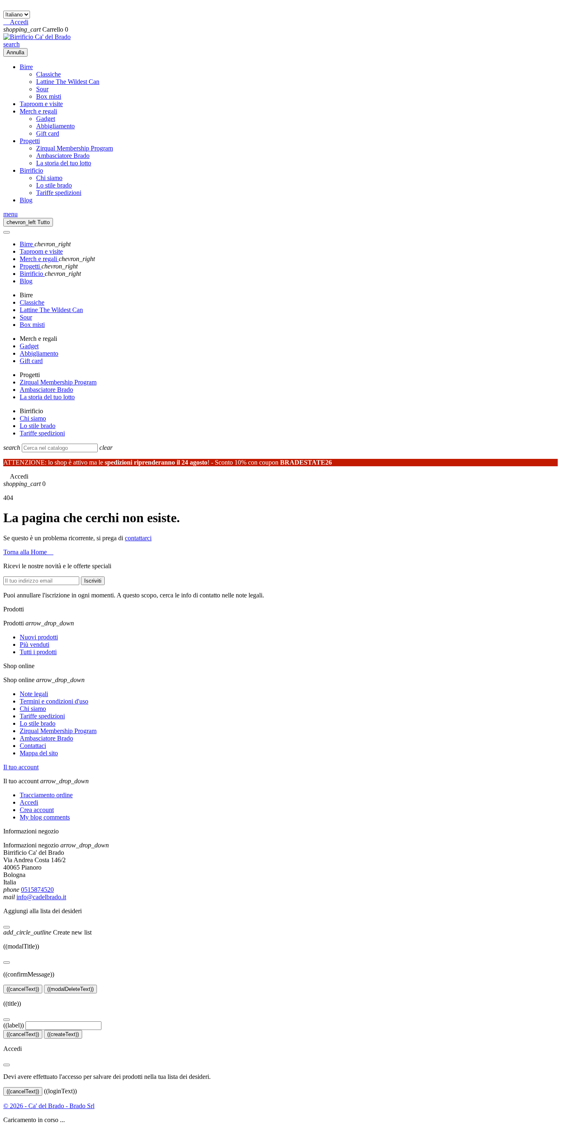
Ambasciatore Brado (63, 155)
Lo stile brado (54, 185)
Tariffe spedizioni (58, 192)
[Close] (6, 232)
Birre (26, 66)
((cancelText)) (23, 989)
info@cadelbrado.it (41, 896)
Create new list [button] (47, 932)
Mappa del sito (39, 753)
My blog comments (45, 817)
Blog (26, 200)
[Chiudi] (6, 927)
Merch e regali (38, 111)
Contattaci (33, 745)
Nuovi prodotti (39, 637)
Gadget (45, 118)
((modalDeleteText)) (70, 989)
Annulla (15, 52)
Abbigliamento (55, 126)
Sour (42, 89)
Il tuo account (21, 767)
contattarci (138, 538)
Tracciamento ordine (46, 794)
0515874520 (37, 889)
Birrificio (31, 170)
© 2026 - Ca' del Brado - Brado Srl (48, 1105)
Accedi (29, 802)
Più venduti (34, 644)
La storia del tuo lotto (63, 163)
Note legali (34, 693)
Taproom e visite (41, 103)
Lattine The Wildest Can (67, 81)
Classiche (48, 74)
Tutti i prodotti (38, 651)
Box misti (48, 96)
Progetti (30, 140)
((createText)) (63, 1034)
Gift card (47, 133)
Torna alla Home (28, 551)
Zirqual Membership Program (74, 148)
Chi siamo (49, 177)
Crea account (37, 809)
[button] (15, 22)
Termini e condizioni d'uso (54, 701)
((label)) (13, 1025)
